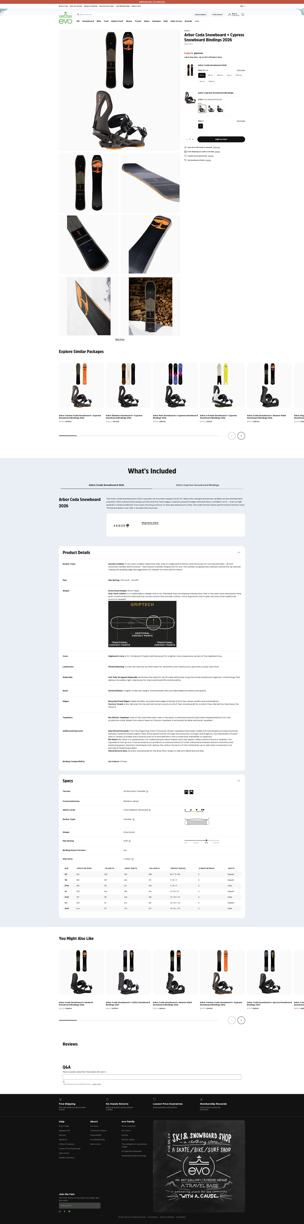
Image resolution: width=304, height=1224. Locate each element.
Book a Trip (63, 6)
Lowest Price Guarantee (69, 1148)
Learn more (96, 1084)
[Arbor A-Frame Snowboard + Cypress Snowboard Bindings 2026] (222, 385)
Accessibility (181, 1217)
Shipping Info (64, 1130)
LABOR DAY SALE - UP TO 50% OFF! (152, 2)
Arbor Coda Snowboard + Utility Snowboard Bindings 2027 (128, 1004)
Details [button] (217, 151)
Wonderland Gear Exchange (134, 1156)
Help (61, 1122)
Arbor (187, 31)
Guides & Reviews (66, 1157)
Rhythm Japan (128, 1139)
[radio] (202, 109)
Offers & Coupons (66, 1144)
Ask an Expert (200, 14)
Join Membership (123, 6)
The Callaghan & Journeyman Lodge (134, 1146)
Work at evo (95, 1144)
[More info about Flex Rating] (130, 841)
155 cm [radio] (202, 75)
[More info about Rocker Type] (134, 819)
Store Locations (129, 1126)
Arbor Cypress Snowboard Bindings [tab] (197, 485)
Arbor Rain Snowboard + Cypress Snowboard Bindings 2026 (175, 417)
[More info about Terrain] (147, 791)
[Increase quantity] (193, 139)
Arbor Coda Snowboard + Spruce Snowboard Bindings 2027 (269, 1004)
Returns (62, 1135)
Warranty (63, 1139)
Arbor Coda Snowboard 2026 (212, 65)
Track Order (64, 1126)
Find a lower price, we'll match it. (165, 1107)
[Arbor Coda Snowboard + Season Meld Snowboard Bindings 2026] (269, 385)
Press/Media (95, 1135)
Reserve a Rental (91, 6)
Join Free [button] (216, 147)
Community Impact (98, 1130)
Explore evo (136, 6)
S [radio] (200, 126)
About (94, 1122)
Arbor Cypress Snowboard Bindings (215, 93)
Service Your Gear (107, 6)
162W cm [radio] (239, 75)
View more (119, 339)
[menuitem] (78, 21)
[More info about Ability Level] (150, 810)
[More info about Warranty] (132, 859)
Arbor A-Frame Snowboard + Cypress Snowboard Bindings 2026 (218, 417)
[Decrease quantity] (187, 139)
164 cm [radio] (202, 81)
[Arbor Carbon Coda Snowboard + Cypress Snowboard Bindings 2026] (81, 385)
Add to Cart (221, 139)
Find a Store (217, 14)
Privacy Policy (153, 1217)
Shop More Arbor (150, 523)
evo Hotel (126, 1130)
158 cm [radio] (210, 75)
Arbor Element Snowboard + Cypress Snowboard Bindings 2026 (124, 417)
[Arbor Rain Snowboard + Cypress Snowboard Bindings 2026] (175, 385)
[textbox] (152, 1077)
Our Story (94, 1126)
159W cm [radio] (220, 75)
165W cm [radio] (211, 81)
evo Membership (97, 1139)
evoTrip (125, 1135)
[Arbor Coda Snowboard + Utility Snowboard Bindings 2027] (128, 972)
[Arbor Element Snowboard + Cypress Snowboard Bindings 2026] (128, 385)
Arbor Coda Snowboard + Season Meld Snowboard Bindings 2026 (266, 417)
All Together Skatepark (132, 1151)
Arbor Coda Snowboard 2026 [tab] (106, 485)
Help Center (64, 1153)
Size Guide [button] (241, 70)
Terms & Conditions (167, 1217)
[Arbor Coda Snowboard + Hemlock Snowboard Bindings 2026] (81, 972)
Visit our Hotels (76, 6)
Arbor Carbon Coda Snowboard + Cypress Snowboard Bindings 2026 (80, 417)
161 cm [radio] (229, 75)
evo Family (128, 1122)
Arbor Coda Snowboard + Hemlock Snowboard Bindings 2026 (76, 1004)
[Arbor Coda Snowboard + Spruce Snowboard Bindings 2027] (269, 972)
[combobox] (107, 14)
